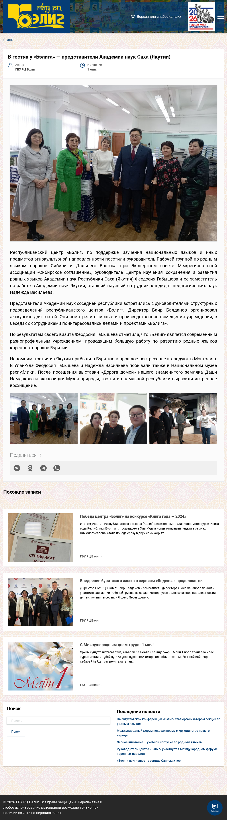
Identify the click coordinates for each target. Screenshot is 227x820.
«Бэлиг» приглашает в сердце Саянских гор (149, 760)
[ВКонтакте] (17, 468)
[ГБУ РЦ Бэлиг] (36, 16)
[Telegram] (43, 468)
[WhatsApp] (56, 468)
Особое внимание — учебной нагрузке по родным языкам (160, 742)
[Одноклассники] (30, 468)
